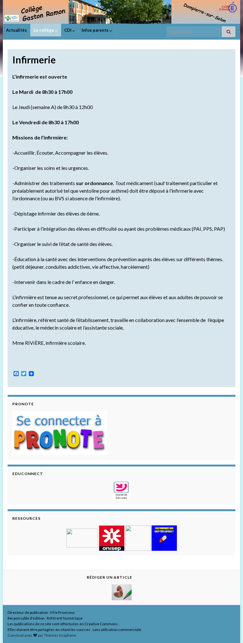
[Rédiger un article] (122, 591)
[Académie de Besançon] (82, 537)
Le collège (44, 30)
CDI (68, 30)
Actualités (16, 30)
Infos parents (95, 30)
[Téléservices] (121, 489)
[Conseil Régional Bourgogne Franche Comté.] (138, 537)
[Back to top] (229, 629)
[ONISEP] (111, 537)
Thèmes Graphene (60, 635)
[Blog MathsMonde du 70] (164, 537)
